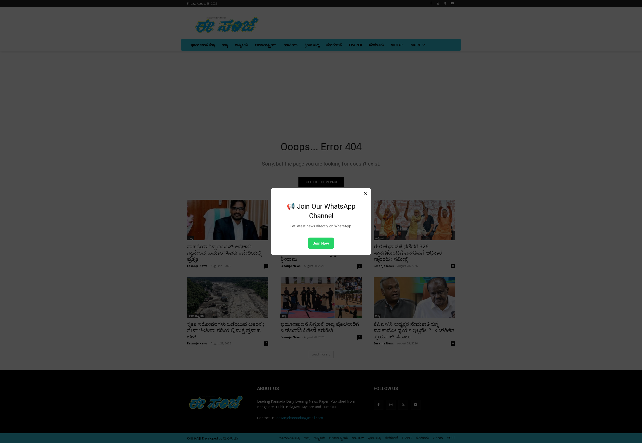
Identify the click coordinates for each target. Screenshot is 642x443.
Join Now (321, 243)
